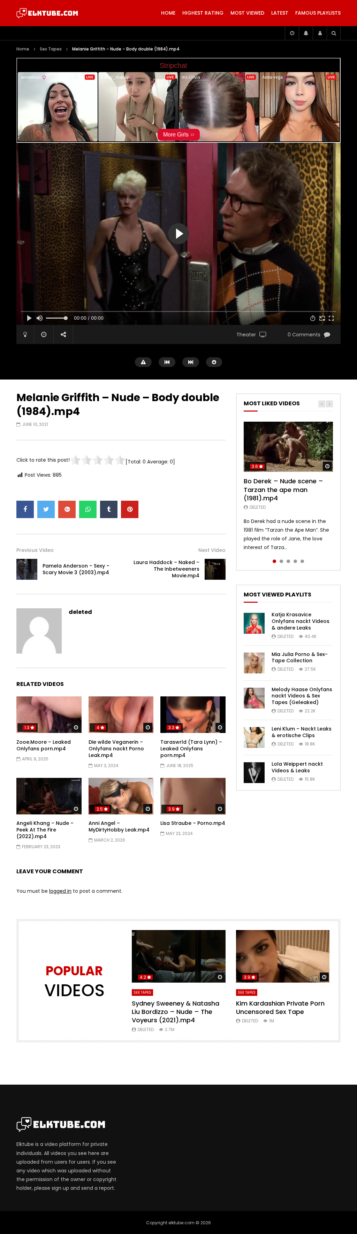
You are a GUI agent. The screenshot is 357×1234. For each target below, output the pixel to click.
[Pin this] (129, 509)
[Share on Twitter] (46, 509)
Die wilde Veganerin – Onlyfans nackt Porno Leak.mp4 (116, 749)
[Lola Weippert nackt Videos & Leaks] (254, 772)
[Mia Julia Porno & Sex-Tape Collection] (254, 663)
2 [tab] (281, 561)
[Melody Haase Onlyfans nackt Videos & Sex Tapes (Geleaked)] (254, 698)
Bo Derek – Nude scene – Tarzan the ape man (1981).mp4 (283, 489)
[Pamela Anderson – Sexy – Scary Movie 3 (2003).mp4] (26, 569)
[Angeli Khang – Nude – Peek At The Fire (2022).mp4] (49, 796)
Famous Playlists (318, 12)
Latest (279, 12)
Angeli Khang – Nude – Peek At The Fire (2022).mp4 (45, 830)
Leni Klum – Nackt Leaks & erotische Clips (302, 732)
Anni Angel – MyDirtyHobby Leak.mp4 (119, 826)
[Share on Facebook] (25, 509)
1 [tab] (274, 561)
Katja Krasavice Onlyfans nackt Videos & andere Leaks (300, 621)
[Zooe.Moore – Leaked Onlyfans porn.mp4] (49, 714)
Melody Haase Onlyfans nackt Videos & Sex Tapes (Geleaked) (302, 696)
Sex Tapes (51, 49)
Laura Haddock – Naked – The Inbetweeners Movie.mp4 (166, 569)
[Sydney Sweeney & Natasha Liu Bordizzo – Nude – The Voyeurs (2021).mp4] (179, 956)
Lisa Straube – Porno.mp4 (192, 823)
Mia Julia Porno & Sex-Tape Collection (300, 657)
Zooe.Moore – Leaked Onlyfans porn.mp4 (43, 745)
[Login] (320, 33)
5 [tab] (302, 561)
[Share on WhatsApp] (88, 509)
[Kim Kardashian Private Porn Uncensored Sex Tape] (283, 956)
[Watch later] (292, 33)
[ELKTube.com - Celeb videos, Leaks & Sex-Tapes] (47, 13)
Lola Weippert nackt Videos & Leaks (297, 767)
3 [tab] (288, 561)
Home (168, 12)
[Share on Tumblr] (108, 509)
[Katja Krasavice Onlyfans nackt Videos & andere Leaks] (254, 623)
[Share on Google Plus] (67, 509)
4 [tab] (295, 561)
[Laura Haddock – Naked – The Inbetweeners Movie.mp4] (215, 569)
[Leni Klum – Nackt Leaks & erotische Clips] (254, 737)
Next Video (212, 550)
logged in (60, 891)
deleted (80, 612)
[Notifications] (306, 33)
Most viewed (247, 12)
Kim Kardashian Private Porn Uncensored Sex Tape (280, 1007)
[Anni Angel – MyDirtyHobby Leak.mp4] (121, 796)
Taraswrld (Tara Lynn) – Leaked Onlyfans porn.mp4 (191, 749)
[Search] (334, 33)
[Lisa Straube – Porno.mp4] (193, 796)
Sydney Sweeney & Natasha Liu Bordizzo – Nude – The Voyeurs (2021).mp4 (175, 1012)
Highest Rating (202, 12)
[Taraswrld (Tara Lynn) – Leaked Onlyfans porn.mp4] (193, 714)
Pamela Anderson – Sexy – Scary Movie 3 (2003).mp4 (76, 569)
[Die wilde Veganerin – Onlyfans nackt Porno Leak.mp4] (121, 714)
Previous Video (35, 550)
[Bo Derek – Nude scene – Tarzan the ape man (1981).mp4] (288, 447)
